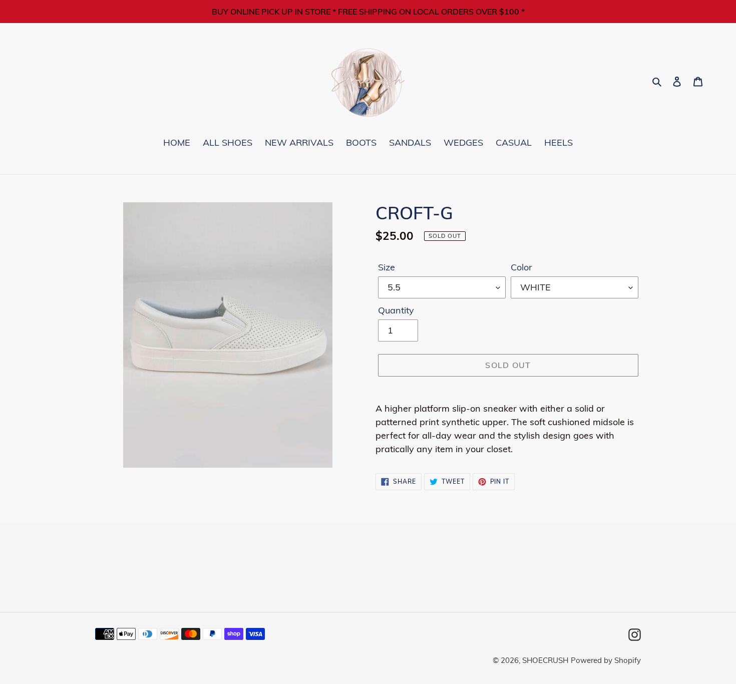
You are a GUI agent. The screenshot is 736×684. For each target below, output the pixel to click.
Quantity (396, 310)
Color (521, 267)
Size (386, 267)
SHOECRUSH (545, 660)
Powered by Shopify (606, 660)
